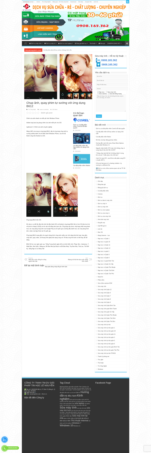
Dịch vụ (100, 197)
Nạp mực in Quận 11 (104, 245)
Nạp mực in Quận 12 (104, 248)
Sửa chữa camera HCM (105, 283)
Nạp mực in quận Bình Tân (106, 261)
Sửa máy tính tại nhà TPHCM (107, 353)
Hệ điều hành (71, 396)
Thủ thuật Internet (79, 420)
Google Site (88, 2)
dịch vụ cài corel (71, 392)
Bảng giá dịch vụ (81, 43)
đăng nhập (54, 266)
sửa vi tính (67, 418)
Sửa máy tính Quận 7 (104, 296)
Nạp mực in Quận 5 (104, 254)
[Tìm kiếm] (127, 1)
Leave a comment (44, 109)
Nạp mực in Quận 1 (104, 238)
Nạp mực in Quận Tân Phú (106, 273)
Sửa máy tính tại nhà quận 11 (106, 334)
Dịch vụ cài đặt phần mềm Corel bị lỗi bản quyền (80, 126)
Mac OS (100, 232)
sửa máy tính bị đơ (81, 408)
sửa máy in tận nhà (81, 405)
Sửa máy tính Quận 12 (104, 289)
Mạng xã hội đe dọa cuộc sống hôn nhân (78, 259)
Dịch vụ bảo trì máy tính (105, 200)
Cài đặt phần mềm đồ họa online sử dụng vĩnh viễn (81, 147)
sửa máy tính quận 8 (71, 412)
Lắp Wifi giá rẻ (102, 226)
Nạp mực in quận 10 (104, 242)
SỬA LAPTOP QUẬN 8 (75, 399)
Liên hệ (96, 2)
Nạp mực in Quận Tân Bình (106, 270)
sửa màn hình (67, 405)
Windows (100, 369)
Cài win (87, 388)
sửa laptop (79, 403)
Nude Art (100, 277)
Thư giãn (100, 359)
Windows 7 (76, 423)
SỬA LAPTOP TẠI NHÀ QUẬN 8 (77, 401)
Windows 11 (76, 426)
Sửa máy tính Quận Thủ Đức (106, 321)
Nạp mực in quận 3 (103, 251)
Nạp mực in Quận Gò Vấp (105, 264)
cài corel (74, 388)
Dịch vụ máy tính (36, 43)
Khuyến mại (101, 222)
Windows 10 (66, 425)
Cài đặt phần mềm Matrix (50, 50)
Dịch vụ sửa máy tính (104, 216)
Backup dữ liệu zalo (65, 386)
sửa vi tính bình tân (77, 418)
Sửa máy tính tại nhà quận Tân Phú (108, 350)
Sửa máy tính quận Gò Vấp (106, 312)
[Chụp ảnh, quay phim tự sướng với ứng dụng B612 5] (52, 195)
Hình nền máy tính (103, 219)
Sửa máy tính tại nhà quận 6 (106, 343)
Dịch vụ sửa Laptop (66, 43)
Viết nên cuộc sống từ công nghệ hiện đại (37, 259)
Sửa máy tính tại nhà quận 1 (106, 328)
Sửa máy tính (102, 286)
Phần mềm (101, 280)
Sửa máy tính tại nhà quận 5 (106, 340)
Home (38, 2)
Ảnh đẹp (80, 2)
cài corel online (80, 388)
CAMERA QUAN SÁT (113, 43)
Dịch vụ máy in (50, 43)
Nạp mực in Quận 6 (104, 257)
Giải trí (78, 392)
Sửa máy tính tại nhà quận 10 (107, 331)
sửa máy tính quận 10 (84, 412)
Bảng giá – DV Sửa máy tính (60, 2)
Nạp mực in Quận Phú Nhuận (106, 267)
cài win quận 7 (69, 389)
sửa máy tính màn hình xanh (78, 410)
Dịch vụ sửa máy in (104, 213)
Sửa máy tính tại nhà (104, 324)
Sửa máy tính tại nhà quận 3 (106, 337)
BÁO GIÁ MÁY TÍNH (76, 386)
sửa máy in (73, 405)
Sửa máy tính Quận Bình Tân (106, 305)
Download (73, 2)
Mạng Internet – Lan (104, 235)
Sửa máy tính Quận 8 (104, 299)
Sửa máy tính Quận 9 (104, 302)
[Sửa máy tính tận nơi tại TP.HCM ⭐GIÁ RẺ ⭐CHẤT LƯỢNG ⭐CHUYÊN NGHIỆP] (75, 22)
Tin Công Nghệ (46, 2)
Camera (100, 194)
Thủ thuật (92, 43)
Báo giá (102, 43)
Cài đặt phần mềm (103, 191)
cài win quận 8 (77, 390)
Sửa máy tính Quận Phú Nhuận (107, 315)
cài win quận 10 (85, 389)
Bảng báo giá (102, 184)
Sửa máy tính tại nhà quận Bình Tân (109, 347)
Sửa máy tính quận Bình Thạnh (107, 308)
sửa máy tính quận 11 (65, 413)
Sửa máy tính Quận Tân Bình (106, 318)
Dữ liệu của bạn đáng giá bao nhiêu (106, 140)
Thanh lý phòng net (103, 356)
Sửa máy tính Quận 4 (104, 293)
